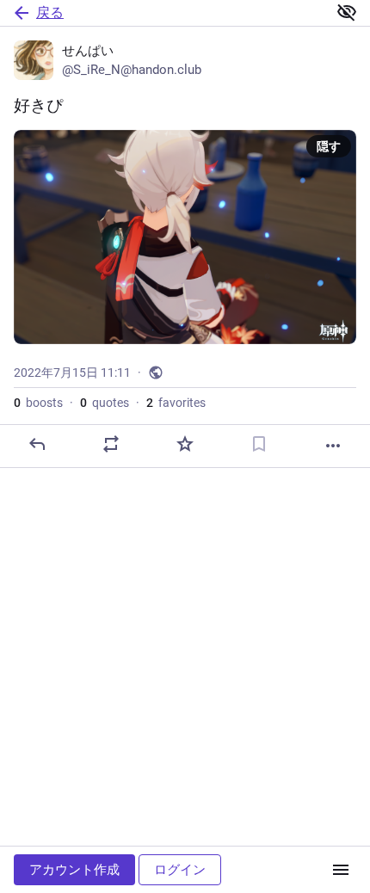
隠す (329, 146)
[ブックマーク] (259, 444)
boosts (38, 403)
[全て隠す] (347, 12)
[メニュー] (340, 870)
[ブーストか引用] (111, 444)
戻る (50, 12)
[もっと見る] (333, 445)
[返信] (37, 444)
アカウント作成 (74, 870)
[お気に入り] (185, 444)
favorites (176, 403)
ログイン (180, 870)
